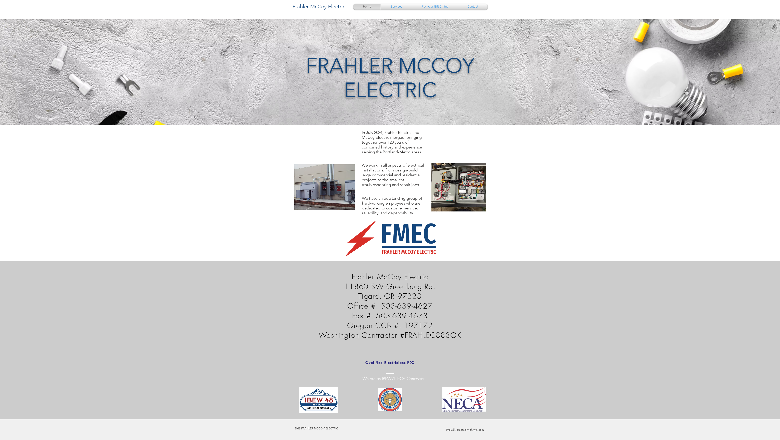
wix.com (478, 429)
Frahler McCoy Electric (318, 6)
